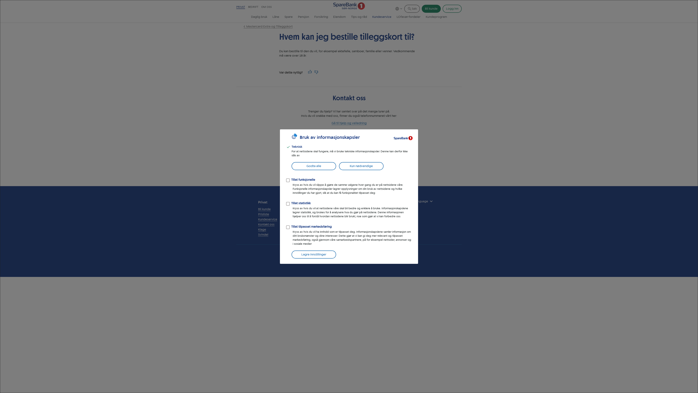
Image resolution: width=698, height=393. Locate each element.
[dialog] (349, 196)
